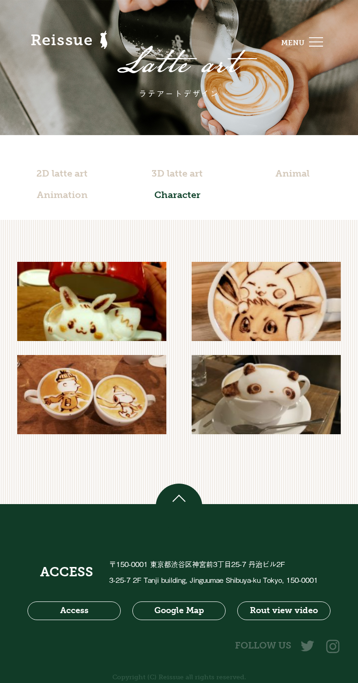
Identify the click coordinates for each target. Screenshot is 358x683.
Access (74, 610)
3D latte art (177, 173)
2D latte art (62, 173)
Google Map (179, 610)
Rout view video (284, 610)
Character (177, 194)
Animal (292, 173)
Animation (62, 194)
